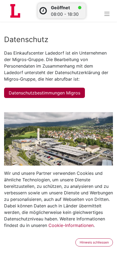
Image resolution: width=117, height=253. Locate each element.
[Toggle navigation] (107, 14)
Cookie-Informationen (71, 225)
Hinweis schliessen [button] (94, 242)
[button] (72, 242)
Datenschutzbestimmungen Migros (44, 93)
